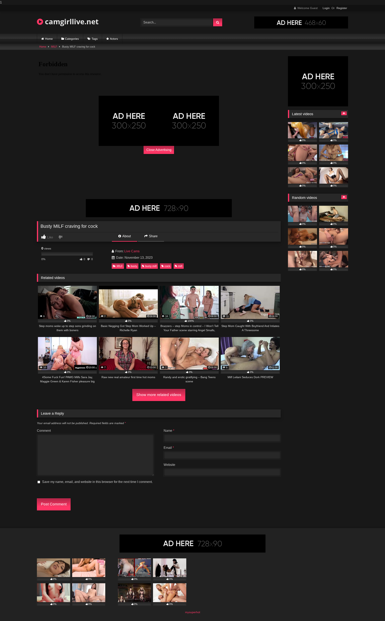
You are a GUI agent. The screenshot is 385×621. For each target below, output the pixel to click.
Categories (72, 38)
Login (326, 8)
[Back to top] (372, 610)
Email (169, 447)
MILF (54, 46)
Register (341, 8)
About (126, 236)
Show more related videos (158, 395)
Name (169, 430)
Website (169, 464)
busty (134, 266)
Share (153, 236)
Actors (114, 38)
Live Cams (132, 251)
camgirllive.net (71, 21)
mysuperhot (192, 612)
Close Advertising (158, 150)
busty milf (151, 266)
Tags (95, 38)
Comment (44, 430)
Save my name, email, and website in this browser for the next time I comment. (97, 482)
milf (180, 266)
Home (49, 38)
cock (167, 266)
